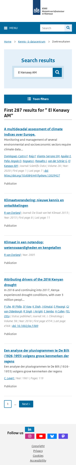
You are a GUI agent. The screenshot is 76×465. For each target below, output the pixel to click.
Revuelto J (41, 161)
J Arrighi (38, 311)
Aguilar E (66, 156)
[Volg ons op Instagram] (29, 436)
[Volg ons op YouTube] (40, 436)
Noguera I (28, 161)
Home (7, 41)
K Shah (36, 306)
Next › (26, 404)
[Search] (68, 28)
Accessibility (38, 460)
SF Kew (27, 306)
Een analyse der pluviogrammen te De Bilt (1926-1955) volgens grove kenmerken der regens (36, 356)
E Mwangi (59, 306)
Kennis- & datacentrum (31, 41)
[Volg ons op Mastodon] (63, 436)
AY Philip (17, 306)
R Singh (27, 311)
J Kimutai (47, 306)
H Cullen (59, 311)
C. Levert (9, 378)
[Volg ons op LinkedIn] (29, 429)
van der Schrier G (57, 161)
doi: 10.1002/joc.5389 (25, 326)
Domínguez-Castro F (16, 156)
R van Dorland (12, 213)
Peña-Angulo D (12, 161)
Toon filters (41, 99)
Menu (13, 28)
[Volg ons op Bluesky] (52, 436)
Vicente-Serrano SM (48, 156)
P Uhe (7, 306)
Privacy (38, 451)
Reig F (32, 156)
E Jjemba (49, 311)
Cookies (38, 456)
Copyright (38, 446)
